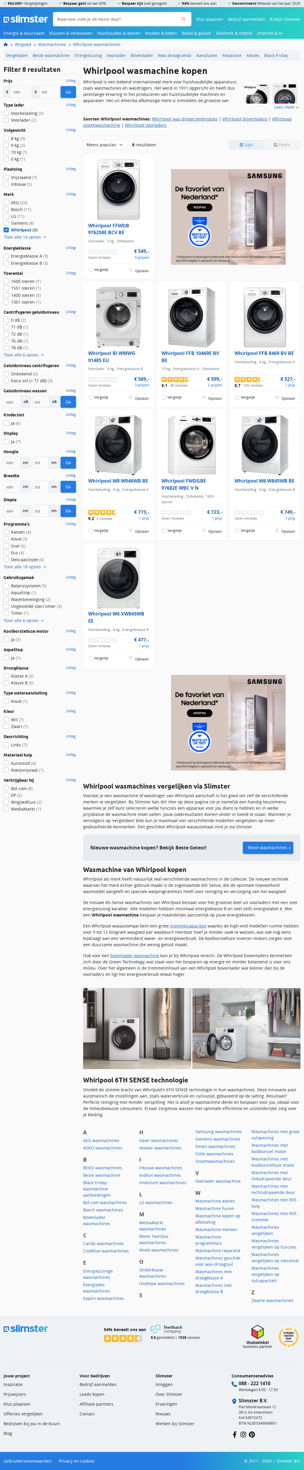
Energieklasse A (29, 256)
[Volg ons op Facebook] (235, 1434)
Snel (18, 546)
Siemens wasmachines (217, 1139)
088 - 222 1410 (254, 1383)
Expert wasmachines (103, 1298)
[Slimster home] (26, 18)
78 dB (19, 348)
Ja (15, 423)
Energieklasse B (29, 263)
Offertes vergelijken (23, 1414)
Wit (17, 719)
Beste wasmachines (267, 847)
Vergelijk (101, 269)
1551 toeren (26, 288)
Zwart (19, 726)
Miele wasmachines (158, 1250)
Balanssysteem (29, 586)
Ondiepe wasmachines (162, 1283)
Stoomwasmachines (215, 1161)
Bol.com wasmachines (105, 1202)
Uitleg (71, 81)
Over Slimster (169, 1394)
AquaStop (23, 592)
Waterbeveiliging (30, 599)
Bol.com (22, 788)
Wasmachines (52, 44)
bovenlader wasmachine (134, 955)
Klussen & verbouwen (71, 33)
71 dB (19, 327)
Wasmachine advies (215, 1201)
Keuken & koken (161, 33)
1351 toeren (26, 302)
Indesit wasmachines (160, 1175)
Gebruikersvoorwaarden (28, 1461)
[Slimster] (8, 44)
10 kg (19, 152)
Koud (19, 539)
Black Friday (276, 55)
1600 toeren (26, 281)
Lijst (248, 145)
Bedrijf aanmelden (246, 19)
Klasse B (22, 683)
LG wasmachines (155, 1202)
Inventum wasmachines (162, 1182)
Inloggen (164, 1384)
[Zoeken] (183, 19)
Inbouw (21, 184)
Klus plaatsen (209, 19)
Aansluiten (207, 55)
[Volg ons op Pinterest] (252, 1434)
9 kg (18, 145)
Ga (68, 92)
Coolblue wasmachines (106, 1251)
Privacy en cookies (77, 1461)
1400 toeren (26, 295)
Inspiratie (13, 1384)
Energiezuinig (88, 55)
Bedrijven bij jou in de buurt (32, 1423)
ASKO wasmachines (102, 1148)
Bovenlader (142, 55)
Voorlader (116, 55)
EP (16, 795)
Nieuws (163, 1414)
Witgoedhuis (26, 802)
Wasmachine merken (216, 1229)
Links (19, 745)
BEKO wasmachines (102, 1168)
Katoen (21, 532)
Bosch (21, 209)
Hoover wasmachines (160, 1148)
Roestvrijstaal (27, 770)
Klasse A (22, 676)
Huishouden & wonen (118, 33)
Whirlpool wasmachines (97, 44)
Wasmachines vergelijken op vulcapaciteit (265, 1274)
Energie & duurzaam (24, 33)
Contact (87, 1414)
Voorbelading (27, 113)
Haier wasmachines (158, 1140)
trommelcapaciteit (188, 926)
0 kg (18, 159)
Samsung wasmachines (218, 1131)
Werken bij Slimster (175, 1423)
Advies (252, 55)
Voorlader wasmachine (218, 1181)
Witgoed (23, 44)
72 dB (19, 334)
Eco (17, 553)
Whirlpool (24, 230)
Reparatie (232, 55)
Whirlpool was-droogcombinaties (185, 119)
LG (17, 216)
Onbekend (24, 374)
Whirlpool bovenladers (244, 119)
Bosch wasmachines (103, 1210)
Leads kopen (92, 1394)
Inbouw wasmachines (160, 1168)
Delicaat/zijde (27, 559)
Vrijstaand (24, 177)
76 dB (19, 341)
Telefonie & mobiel (234, 33)
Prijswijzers (15, 1394)
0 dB (18, 320)
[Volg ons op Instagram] (243, 1434)
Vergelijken (17, 55)
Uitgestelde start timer (36, 606)
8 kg (18, 138)
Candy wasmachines (103, 1243)
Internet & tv (269, 33)
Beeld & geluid (196, 33)
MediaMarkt (26, 809)
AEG (19, 202)
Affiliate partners (96, 1404)
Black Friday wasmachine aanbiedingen (97, 1189)
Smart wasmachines (215, 1146)
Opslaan (142, 270)
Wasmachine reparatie (217, 1250)
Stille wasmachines (214, 1154)
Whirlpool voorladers (146, 125)
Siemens (22, 223)
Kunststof (23, 763)
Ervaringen (166, 1404)
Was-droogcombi (174, 55)
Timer (19, 613)
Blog (8, 1433)
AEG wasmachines (101, 1140)
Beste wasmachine (51, 55)
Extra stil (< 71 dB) (32, 380)
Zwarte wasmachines (272, 1300)
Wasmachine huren (214, 1208)
